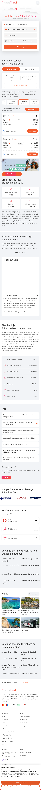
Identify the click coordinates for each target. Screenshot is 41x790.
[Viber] (3, 760)
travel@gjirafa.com (10, 753)
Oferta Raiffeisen (7, 738)
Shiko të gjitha (33, 594)
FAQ (3, 744)
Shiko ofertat (10, 174)
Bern (24, 253)
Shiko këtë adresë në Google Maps (13, 312)
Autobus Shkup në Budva (11, 574)
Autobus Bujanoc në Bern (11, 674)
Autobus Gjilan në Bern (10, 658)
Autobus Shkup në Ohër (29, 559)
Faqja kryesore (6, 682)
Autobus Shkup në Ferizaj (30, 580)
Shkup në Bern (11, 69)
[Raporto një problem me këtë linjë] (33, 116)
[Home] (9, 2)
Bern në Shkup (30, 69)
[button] (20, 415)
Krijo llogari (23, 726)
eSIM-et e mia (24, 720)
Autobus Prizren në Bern (30, 665)
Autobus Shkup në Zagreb (8, 582)
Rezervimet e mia (25, 716)
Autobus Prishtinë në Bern (28, 660)
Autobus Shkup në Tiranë (30, 565)
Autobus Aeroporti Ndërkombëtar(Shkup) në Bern (11, 667)
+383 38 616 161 (10, 756)
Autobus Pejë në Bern (29, 674)
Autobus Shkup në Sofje (10, 565)
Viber (6, 759)
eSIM (3, 716)
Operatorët (5, 720)
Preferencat (23, 723)
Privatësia (23, 755)
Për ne (4, 723)
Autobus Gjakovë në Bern (28, 653)
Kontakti (6, 477)
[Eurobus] (20, 498)
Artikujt (4, 729)
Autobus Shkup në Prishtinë (8, 560)
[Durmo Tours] (35, 498)
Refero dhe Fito (6, 735)
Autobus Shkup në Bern (10, 652)
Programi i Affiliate (7, 741)
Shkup (17, 253)
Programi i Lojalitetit (8, 732)
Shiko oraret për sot (20, 85)
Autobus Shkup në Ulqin (30, 574)
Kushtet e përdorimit (26, 752)
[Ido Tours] (5, 498)
